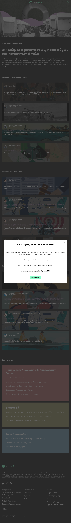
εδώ (47, 271)
